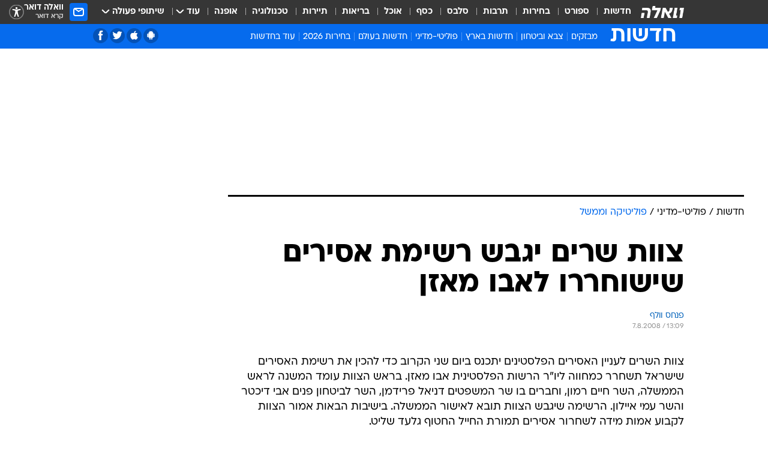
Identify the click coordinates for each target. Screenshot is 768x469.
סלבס (458, 11)
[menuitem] (610, 12)
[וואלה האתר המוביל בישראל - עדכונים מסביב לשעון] (662, 12)
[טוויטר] (117, 35)
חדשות (617, 11)
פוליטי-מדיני (436, 37)
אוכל (393, 11)
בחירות (536, 11)
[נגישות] (16, 12)
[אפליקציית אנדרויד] (150, 35)
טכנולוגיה (270, 11)
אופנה (226, 11)
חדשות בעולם (382, 37)
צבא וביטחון (542, 37)
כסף (424, 11)
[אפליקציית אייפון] (134, 35)
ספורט (577, 11)
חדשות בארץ (489, 37)
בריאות (356, 11)
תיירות (315, 11)
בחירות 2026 (326, 37)
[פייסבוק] (100, 35)
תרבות (495, 11)
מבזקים (584, 37)
